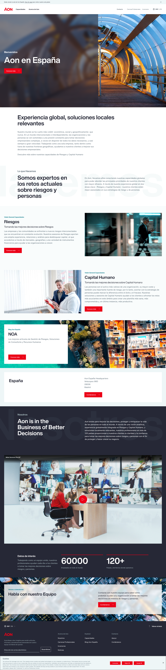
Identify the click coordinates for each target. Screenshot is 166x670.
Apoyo (114, 638)
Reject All (127, 663)
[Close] (163, 663)
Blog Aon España (91, 642)
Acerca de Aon (34, 9)
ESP (159, 9)
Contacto (120, 9)
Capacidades (20, 9)
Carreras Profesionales (133, 9)
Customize (115, 663)
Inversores (145, 9)
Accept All (139, 663)
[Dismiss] (161, 2)
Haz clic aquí (28, 2)
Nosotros (61, 638)
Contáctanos (116, 642)
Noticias (61, 650)
